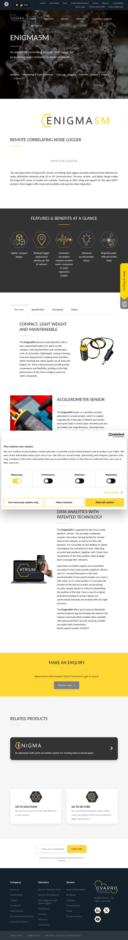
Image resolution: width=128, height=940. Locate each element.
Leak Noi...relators (88, 75)
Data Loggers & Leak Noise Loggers (47, 902)
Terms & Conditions (19, 921)
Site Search (36, 25)
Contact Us (15, 905)
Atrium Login (80, 7)
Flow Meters (44, 908)
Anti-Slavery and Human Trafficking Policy (63, 936)
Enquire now (65, 685)
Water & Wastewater (75, 889)
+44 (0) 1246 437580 (97, 7)
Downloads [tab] (57, 310)
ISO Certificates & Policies (22, 916)
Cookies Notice (33, 936)
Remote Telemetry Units (49, 889)
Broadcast (71, 894)
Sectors (65, 18)
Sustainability (118, 3)
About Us (105, 3)
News (65, 3)
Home (33, 18)
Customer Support (102, 18)
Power (69, 911)
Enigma (105, 75)
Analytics (42, 914)
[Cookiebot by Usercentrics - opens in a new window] (110, 435)
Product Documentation (80, 3)
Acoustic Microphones (48, 894)
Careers (43, 3)
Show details (111, 492)
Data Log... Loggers (66, 75)
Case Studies (54, 3)
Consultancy (44, 924)
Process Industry (74, 916)
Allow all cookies (105, 502)
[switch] (48, 480)
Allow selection (64, 502)
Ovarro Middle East (115, 7)
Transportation (73, 905)
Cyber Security (17, 911)
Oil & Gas (70, 900)
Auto (26, 5)
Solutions (49, 18)
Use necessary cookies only (23, 502)
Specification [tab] (38, 310)
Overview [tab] (19, 310)
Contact (95, 3)
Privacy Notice (16, 936)
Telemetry (43, 919)
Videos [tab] (74, 310)
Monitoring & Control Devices (38, 75)
